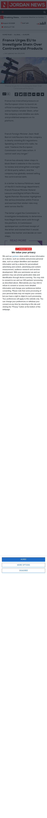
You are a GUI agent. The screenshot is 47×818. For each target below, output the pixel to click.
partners (15, 256)
